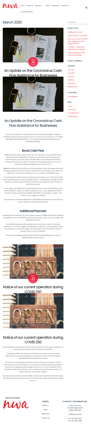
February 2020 (72, 87)
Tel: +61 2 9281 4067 (75, 418)
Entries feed (72, 110)
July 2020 (71, 70)
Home (22, 6)
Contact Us (65, 6)
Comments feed (73, 113)
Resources (55, 6)
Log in (69, 106)
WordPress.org (72, 116)
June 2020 (71, 73)
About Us (30, 6)
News (48, 6)
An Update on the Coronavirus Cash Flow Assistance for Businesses (33, 73)
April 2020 (71, 80)
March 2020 (71, 83)
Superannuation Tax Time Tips (78, 35)
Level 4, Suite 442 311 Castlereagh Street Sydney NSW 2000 (75, 407)
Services (38, 6)
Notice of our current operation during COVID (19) (33, 289)
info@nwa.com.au (75, 414)
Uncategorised (73, 96)
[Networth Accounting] (10, 7)
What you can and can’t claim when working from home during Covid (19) (78, 41)
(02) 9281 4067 (27, 12)
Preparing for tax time (75, 32)
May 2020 (71, 77)
